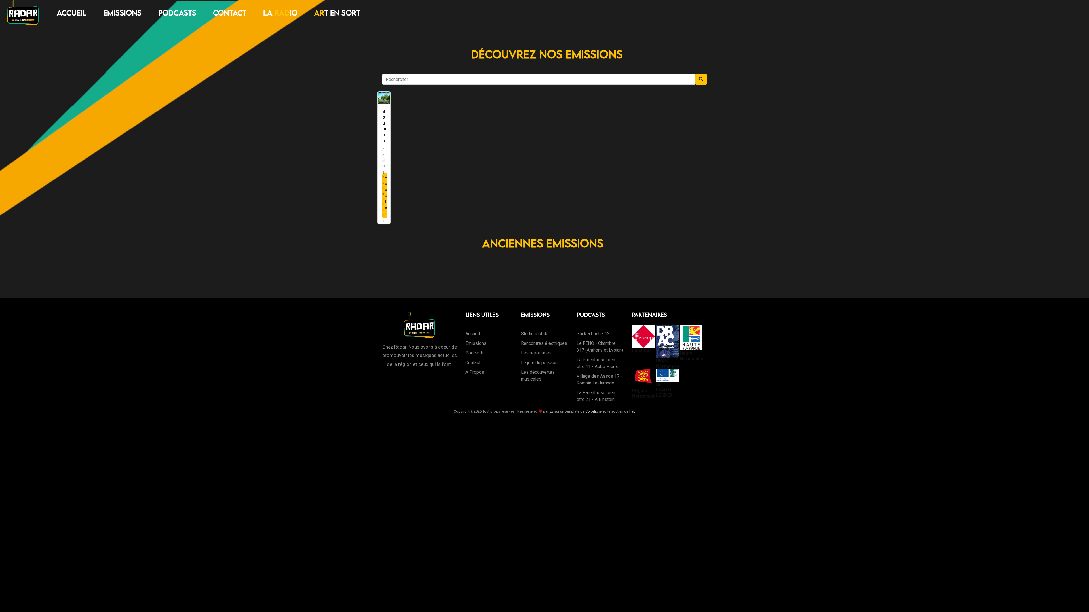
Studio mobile (534, 333)
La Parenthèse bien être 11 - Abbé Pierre (598, 363)
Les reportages (536, 353)
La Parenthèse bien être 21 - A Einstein (596, 396)
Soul (383, 155)
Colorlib (591, 411)
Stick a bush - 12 (593, 333)
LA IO (280, 12)
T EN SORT (337, 12)
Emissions (122, 12)
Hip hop (383, 177)
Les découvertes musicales (538, 375)
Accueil (71, 12)
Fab (632, 411)
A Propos (474, 372)
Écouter (386, 195)
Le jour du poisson (539, 362)
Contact (229, 12)
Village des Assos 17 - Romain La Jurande (599, 379)
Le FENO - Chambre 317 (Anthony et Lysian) (600, 347)
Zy (551, 411)
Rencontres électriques (544, 343)
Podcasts (177, 12)
